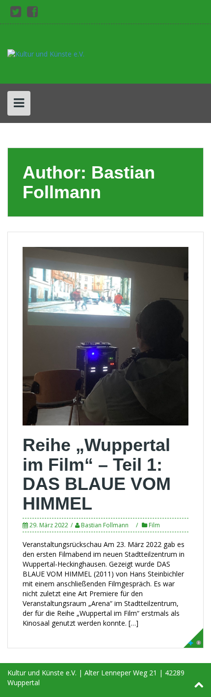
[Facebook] (32, 13)
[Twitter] (15, 13)
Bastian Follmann (105, 525)
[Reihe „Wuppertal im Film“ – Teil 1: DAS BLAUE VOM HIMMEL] (105, 335)
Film (154, 525)
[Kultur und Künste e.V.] (45, 53)
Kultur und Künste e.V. (42, 672)
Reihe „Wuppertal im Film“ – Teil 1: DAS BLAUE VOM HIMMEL (97, 474)
